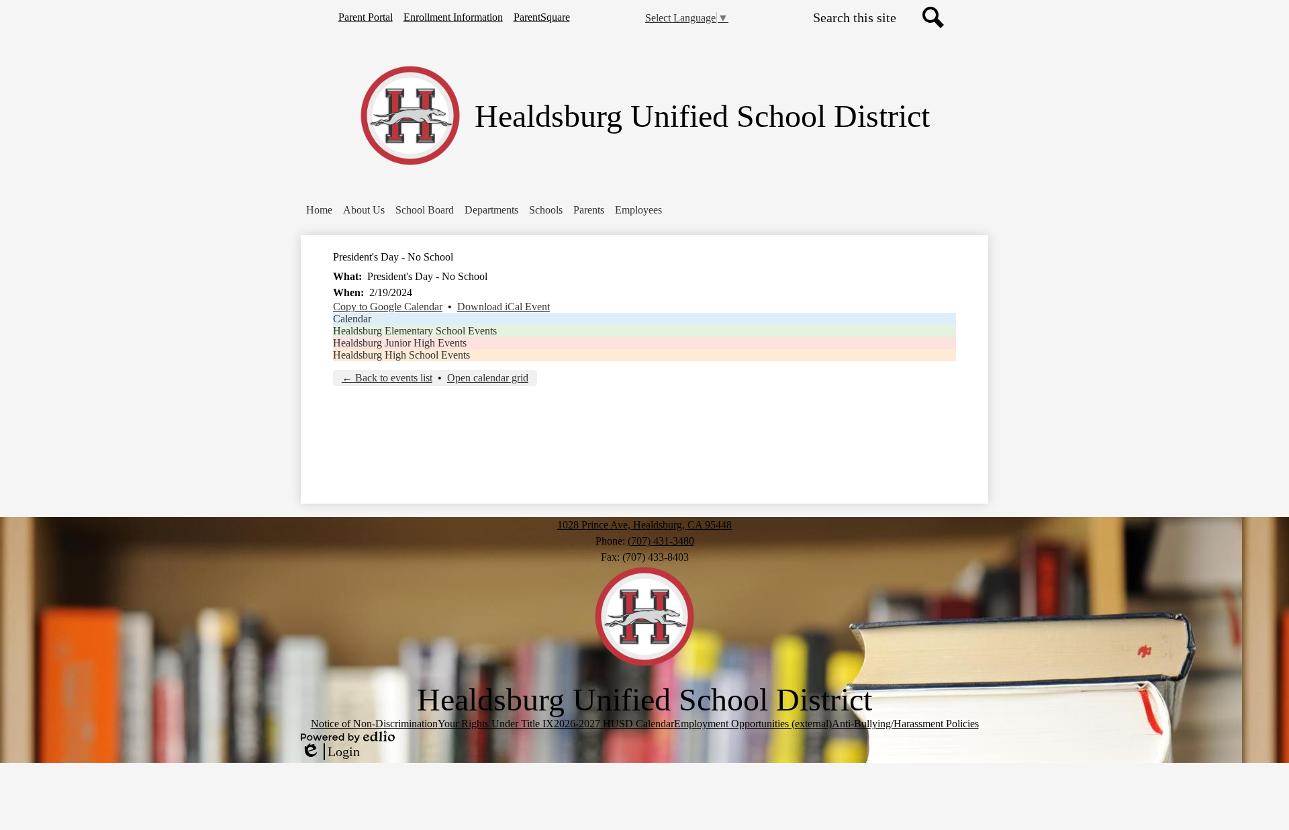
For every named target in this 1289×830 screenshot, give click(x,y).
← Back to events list (387, 377)
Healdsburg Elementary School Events (415, 330)
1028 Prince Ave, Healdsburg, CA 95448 (644, 525)
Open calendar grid (487, 377)
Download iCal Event (503, 306)
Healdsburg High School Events (401, 355)
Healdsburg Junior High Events (400, 343)
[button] (364, 210)
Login (330, 752)
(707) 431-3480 (661, 541)
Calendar (352, 318)
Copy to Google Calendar (387, 306)
